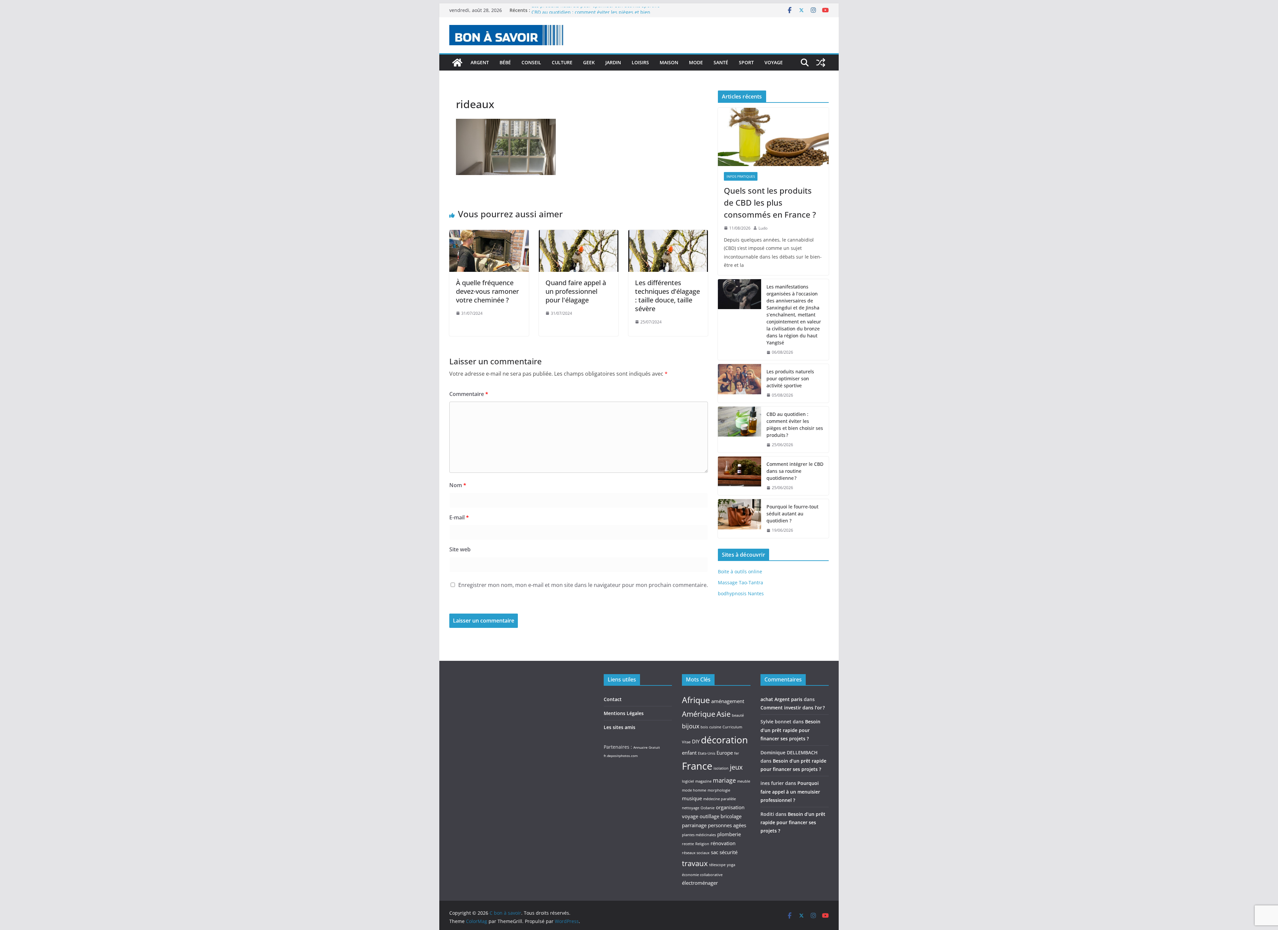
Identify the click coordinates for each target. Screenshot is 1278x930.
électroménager (700, 882)
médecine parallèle (719, 799)
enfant (689, 752)
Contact (613, 699)
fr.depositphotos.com (621, 755)
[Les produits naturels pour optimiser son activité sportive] (739, 383)
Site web (460, 549)
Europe (725, 752)
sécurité (729, 852)
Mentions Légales (624, 713)
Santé (721, 62)
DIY (696, 741)
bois (704, 727)
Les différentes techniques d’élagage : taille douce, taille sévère (667, 295)
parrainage (694, 825)
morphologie (719, 790)
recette (688, 843)
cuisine (715, 727)
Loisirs (640, 62)
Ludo (762, 228)
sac (714, 852)
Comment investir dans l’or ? (792, 707)
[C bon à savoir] (457, 63)
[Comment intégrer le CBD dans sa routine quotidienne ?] (739, 476)
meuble (743, 781)
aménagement (727, 701)
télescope (717, 864)
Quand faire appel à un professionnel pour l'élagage (575, 291)
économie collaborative (702, 874)
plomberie (729, 834)
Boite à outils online (740, 571)
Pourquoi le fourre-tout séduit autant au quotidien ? (792, 513)
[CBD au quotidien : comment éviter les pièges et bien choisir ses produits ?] (739, 430)
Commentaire (468, 394)
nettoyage (690, 808)
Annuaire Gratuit (646, 747)
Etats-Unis (706, 753)
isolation (721, 768)
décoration (724, 739)
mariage (724, 780)
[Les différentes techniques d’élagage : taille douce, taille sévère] (668, 234)
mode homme (694, 790)
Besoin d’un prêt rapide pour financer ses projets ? (790, 729)
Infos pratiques (741, 176)
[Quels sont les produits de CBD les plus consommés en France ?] (773, 137)
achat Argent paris (781, 699)
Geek (589, 62)
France (697, 766)
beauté (738, 715)
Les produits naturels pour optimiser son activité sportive (596, 10)
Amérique (698, 714)
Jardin (613, 62)
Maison (669, 62)
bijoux (690, 726)
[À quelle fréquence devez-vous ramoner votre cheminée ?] (489, 234)
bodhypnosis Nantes (741, 593)
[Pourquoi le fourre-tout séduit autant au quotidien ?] (739, 518)
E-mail (459, 517)
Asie (724, 714)
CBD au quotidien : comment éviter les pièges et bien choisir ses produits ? (794, 424)
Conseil (531, 62)
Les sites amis (619, 727)
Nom (457, 485)
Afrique (696, 699)
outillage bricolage (721, 816)
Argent (480, 62)
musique (692, 798)
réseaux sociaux (696, 852)
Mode (696, 62)
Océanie (708, 808)
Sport (746, 62)
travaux (695, 863)
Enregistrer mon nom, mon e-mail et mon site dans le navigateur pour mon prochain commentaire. (583, 585)
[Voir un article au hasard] (821, 63)
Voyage (773, 62)
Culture (562, 62)
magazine (703, 781)
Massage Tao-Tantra (740, 582)
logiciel (688, 781)
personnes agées (727, 825)
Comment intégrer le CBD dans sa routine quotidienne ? (794, 471)
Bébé (505, 62)
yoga (731, 864)
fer (736, 753)
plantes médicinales (699, 835)
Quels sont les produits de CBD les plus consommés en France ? (770, 202)
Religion (702, 843)
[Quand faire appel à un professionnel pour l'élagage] (578, 234)
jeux (736, 767)
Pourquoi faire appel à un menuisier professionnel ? (790, 791)
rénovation (723, 843)
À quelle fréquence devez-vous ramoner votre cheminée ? (487, 291)
